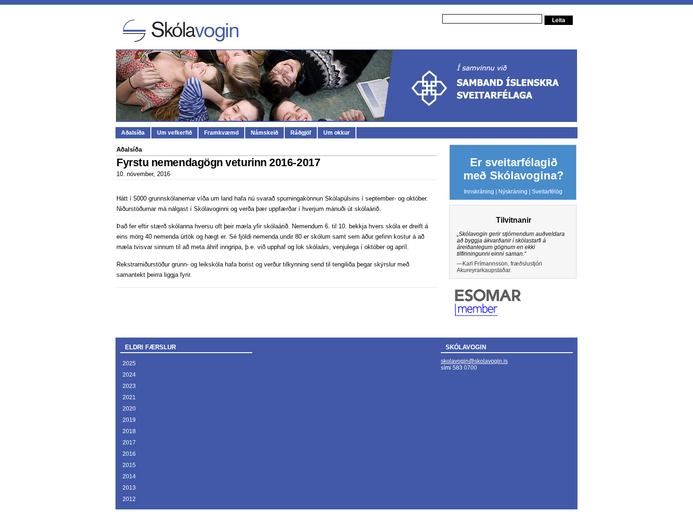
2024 (129, 374)
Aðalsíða (133, 132)
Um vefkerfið (174, 132)
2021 (129, 397)
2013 (129, 487)
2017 (129, 442)
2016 (129, 454)
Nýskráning (513, 191)
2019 (129, 420)
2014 (129, 476)
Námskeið (264, 132)
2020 (129, 408)
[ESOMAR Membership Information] (488, 314)
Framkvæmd (221, 132)
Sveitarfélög (547, 191)
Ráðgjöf (300, 132)
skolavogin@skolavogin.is (474, 361)
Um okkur (336, 132)
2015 (129, 465)
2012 (129, 499)
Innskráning (479, 191)
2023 (129, 386)
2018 (129, 431)
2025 (129, 363)
